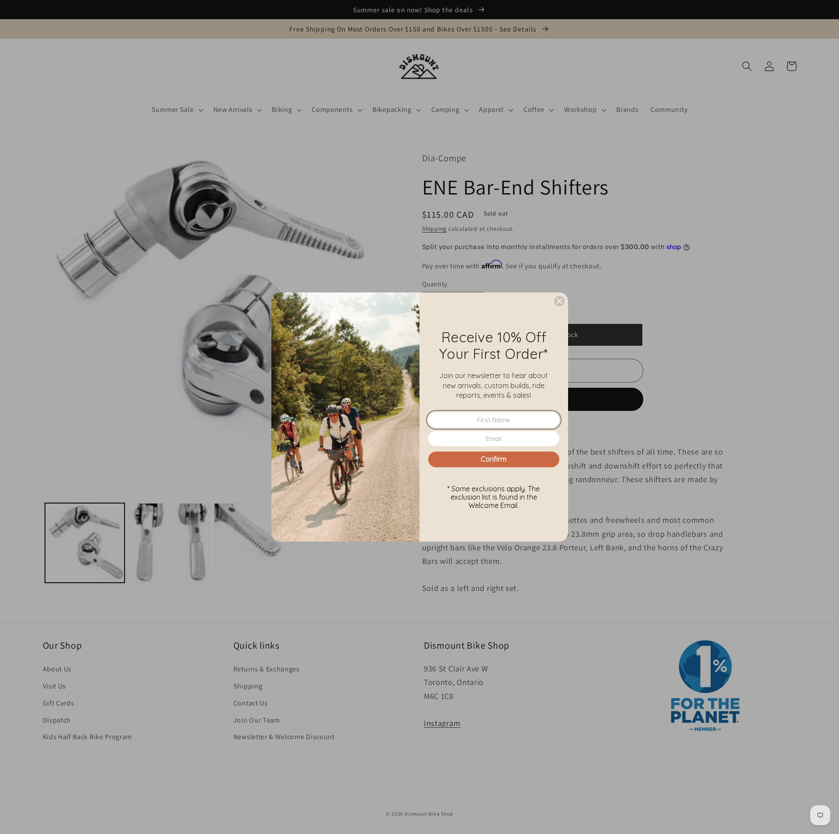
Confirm (493, 459)
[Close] (559, 301)
